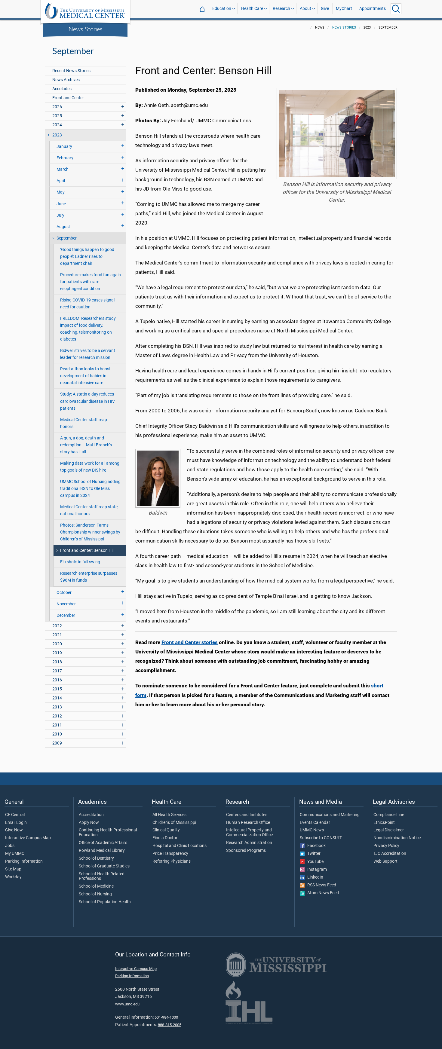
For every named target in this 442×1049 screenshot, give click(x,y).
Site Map (13, 869)
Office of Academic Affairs (103, 842)
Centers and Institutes (246, 814)
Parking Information (24, 861)
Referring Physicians (171, 861)
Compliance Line (388, 814)
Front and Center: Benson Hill (87, 550)
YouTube (314, 861)
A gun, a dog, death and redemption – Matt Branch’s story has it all (86, 445)
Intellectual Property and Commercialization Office (249, 832)
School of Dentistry (96, 858)
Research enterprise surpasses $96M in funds (88, 577)
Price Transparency (170, 853)
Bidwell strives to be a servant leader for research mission (87, 354)
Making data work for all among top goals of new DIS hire (89, 467)
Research (281, 8)
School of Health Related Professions (101, 876)
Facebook (315, 845)
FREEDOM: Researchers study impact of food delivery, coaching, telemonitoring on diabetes (88, 329)
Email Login (16, 822)
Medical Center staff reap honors (83, 423)
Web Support (385, 861)
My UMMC (14, 853)
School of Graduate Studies (104, 866)
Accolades (62, 88)
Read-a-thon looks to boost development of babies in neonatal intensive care (85, 375)
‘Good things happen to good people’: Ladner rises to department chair (87, 256)
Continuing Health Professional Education (108, 832)
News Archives (66, 79)
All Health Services (169, 814)
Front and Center (68, 97)
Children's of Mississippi (174, 822)
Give (325, 8)
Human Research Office (248, 822)
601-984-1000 (166, 1017)
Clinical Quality (166, 830)
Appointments (372, 8)
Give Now (14, 830)
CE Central (15, 814)
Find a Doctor (164, 838)
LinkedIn (314, 877)
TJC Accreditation (389, 853)
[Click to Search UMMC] (396, 8)
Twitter (313, 853)
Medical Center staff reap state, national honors (89, 510)
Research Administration (249, 842)
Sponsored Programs (246, 850)
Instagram (316, 869)
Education (221, 8)
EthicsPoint (384, 822)
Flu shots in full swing (80, 561)
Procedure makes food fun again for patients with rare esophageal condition (90, 281)
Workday (13, 877)
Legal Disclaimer (388, 830)
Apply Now (89, 822)
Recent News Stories (71, 70)
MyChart (344, 8)
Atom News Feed (322, 893)
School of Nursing (95, 894)
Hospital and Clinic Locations (179, 845)
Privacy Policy (386, 845)
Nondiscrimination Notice (397, 838)
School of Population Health (105, 902)
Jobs (9, 845)
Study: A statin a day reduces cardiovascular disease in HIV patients (87, 401)
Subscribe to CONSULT (321, 838)
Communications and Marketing (330, 814)
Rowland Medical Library (102, 850)
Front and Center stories (189, 642)
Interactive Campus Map (28, 838)
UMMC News (312, 830)
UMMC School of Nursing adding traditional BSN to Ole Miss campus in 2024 (90, 488)
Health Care (252, 8)
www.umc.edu (127, 1004)
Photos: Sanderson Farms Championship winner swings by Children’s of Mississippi (90, 532)
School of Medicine (96, 886)
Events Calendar (315, 822)
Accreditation (91, 814)
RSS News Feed (320, 885)
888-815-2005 (169, 1025)
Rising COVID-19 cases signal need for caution (87, 304)
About (305, 8)
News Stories (86, 29)
